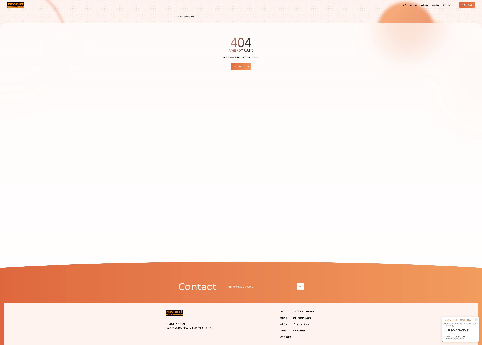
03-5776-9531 (459, 330)
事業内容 (424, 5)
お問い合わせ (467, 5)
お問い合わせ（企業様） (302, 317)
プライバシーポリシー (302, 324)
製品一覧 (413, 5)
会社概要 (435, 5)
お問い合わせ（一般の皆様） (304, 311)
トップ (403, 5)
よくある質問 (285, 336)
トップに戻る (237, 66)
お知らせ (446, 5)
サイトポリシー (299, 330)
